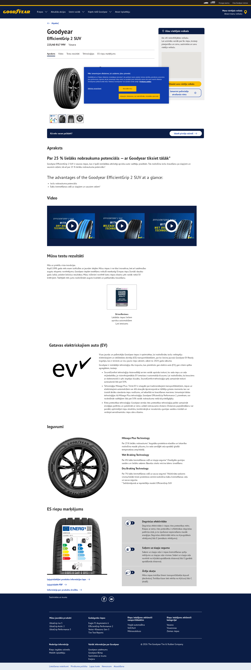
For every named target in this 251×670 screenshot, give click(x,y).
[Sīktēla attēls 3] (71, 119)
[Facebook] (104, 599)
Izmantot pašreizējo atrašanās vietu (179, 93)
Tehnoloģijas (88, 53)
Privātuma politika (145, 82)
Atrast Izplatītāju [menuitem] (122, 11)
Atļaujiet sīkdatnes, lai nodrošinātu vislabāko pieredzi (139, 96)
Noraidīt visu (127, 89)
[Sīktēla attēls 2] (62, 119)
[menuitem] (206, 2)
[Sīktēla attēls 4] (80, 119)
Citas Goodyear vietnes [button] (240, 3)
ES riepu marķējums (106, 53)
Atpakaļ (55, 23)
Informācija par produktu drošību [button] (62, 590)
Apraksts (51, 53)
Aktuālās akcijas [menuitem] (58, 11)
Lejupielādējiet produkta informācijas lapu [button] (66, 579)
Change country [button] (224, 3)
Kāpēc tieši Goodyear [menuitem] (97, 11)
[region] (126, 85)
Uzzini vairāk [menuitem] (74, 11)
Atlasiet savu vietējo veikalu (182, 84)
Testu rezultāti (73, 53)
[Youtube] (111, 599)
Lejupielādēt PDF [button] (55, 584)
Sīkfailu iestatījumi (94, 88)
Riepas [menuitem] (40, 11)
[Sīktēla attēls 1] (53, 119)
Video (61, 53)
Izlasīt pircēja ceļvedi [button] (183, 133)
